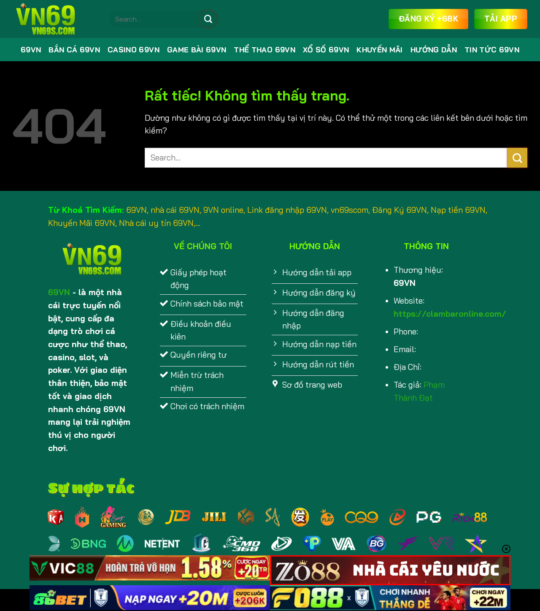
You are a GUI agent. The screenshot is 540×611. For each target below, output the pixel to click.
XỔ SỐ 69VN (326, 49)
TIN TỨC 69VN (491, 49)
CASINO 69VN (133, 49)
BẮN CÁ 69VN (74, 49)
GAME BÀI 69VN (197, 49)
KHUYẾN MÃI (379, 49)
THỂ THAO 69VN (264, 49)
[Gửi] (208, 19)
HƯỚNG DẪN (433, 49)
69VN (31, 49)
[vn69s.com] (55, 19)
